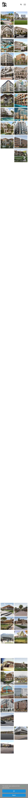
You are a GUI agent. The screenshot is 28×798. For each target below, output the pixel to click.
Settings (23, 786)
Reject (14, 795)
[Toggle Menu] (25, 4)
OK (14, 791)
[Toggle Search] (21, 4)
